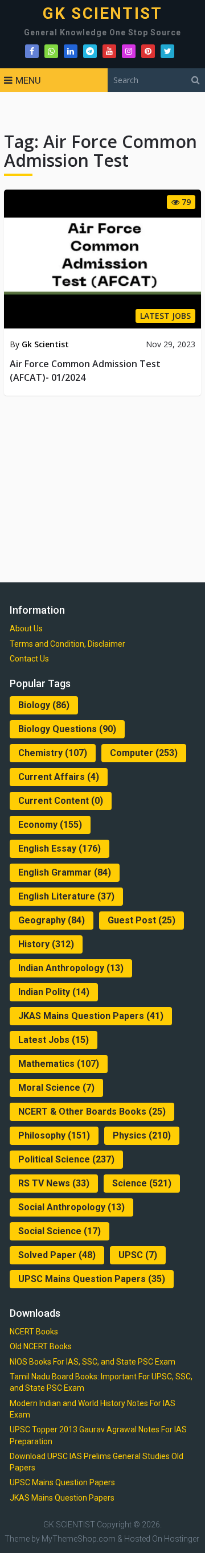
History (46, 944)
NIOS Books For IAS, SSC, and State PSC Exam (92, 1361)
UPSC (137, 1255)
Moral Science (56, 1087)
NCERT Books (34, 1331)
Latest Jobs (53, 1039)
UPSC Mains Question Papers (91, 1278)
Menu (28, 80)
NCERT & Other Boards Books (92, 1111)
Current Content (60, 800)
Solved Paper (57, 1255)
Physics (142, 1135)
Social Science (59, 1231)
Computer (144, 752)
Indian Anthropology (71, 968)
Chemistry (52, 752)
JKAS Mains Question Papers (90, 1015)
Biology (43, 705)
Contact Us (29, 658)
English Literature (66, 896)
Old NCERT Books (41, 1346)
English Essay (59, 848)
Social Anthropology (71, 1207)
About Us (26, 628)
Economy (50, 824)
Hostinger (181, 1538)
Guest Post (141, 920)
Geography (51, 920)
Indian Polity (53, 992)
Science (141, 1183)
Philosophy (54, 1135)
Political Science (66, 1159)
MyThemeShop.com (79, 1538)
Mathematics (58, 1063)
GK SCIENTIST (102, 14)
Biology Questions (67, 729)
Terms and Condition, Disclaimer (67, 643)
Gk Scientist (45, 344)
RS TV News (53, 1183)
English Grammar (64, 872)
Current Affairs (58, 776)
